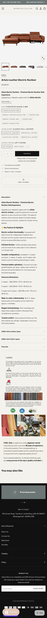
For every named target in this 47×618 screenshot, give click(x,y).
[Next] (41, 419)
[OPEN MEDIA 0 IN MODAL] (43, 58)
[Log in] (40, 8)
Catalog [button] (4, 553)
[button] (2, 8)
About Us (4, 532)
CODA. (3, 75)
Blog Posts (5, 540)
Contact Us (5, 536)
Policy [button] (3, 562)
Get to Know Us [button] (7, 526)
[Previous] (38, 419)
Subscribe (38, 588)
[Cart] (44, 8)
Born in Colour (23, 509)
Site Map (4, 545)
